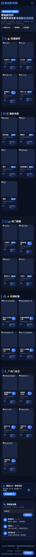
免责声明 (18, 551)
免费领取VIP (10, 494)
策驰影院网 (11, 3)
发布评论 (27, 515)
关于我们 (10, 551)
